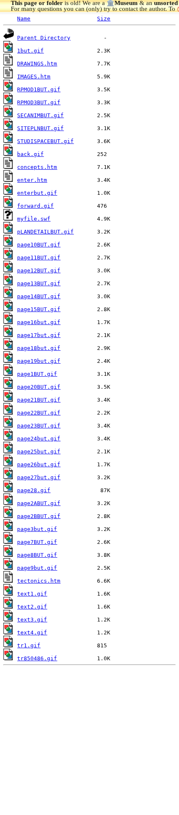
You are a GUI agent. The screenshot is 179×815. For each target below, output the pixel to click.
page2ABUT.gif (38, 503)
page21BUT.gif (38, 400)
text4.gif (32, 632)
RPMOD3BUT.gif (38, 102)
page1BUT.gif (37, 374)
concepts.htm (37, 167)
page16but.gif (38, 322)
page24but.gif (38, 438)
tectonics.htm (38, 581)
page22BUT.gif (38, 413)
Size (103, 18)
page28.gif (33, 490)
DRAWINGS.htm (37, 63)
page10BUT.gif (38, 244)
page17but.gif (38, 335)
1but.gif (30, 51)
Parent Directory (43, 38)
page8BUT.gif (37, 555)
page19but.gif (38, 361)
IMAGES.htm (33, 76)
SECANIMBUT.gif (40, 115)
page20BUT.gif (38, 387)
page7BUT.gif (37, 542)
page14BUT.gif (38, 296)
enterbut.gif (37, 193)
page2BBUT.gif (38, 516)
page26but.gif (38, 464)
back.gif (30, 154)
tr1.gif (28, 645)
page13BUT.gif (38, 283)
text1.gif (32, 594)
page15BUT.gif (38, 309)
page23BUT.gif (38, 426)
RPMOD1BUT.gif (38, 89)
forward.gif (35, 206)
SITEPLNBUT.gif (40, 128)
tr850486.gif (37, 658)
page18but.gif (38, 348)
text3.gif (32, 619)
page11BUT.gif (38, 257)
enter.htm (32, 180)
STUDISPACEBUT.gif (45, 141)
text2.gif (32, 607)
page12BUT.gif (38, 270)
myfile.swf (33, 219)
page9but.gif (37, 568)
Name (23, 18)
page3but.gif (37, 529)
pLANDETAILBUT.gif (45, 232)
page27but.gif (38, 477)
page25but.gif (38, 451)
